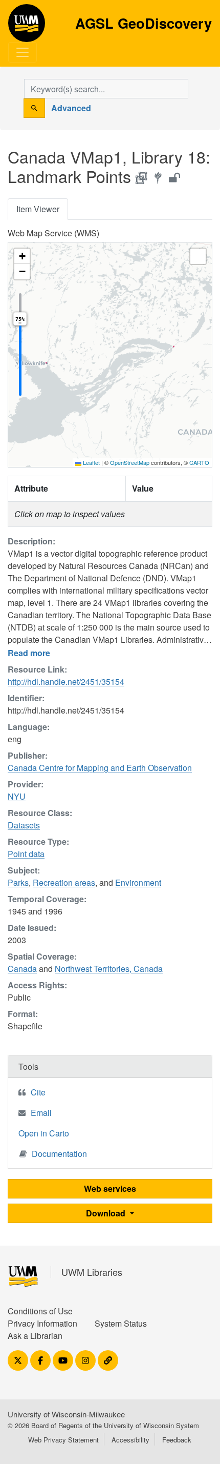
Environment (138, 882)
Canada (22, 968)
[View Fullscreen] (198, 256)
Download (106, 1213)
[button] (22, 256)
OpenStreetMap (129, 462)
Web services (110, 1188)
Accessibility (130, 1440)
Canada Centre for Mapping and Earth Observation (100, 768)
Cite (38, 1092)
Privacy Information (42, 1323)
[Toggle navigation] (22, 52)
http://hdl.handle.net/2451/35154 (66, 681)
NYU (17, 796)
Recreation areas (64, 882)
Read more (29, 653)
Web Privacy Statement (63, 1440)
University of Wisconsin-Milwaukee (66, 1414)
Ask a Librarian (35, 1335)
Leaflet (90, 462)
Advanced (71, 108)
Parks (18, 882)
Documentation (59, 1154)
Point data (26, 854)
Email (41, 1113)
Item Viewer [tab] (37, 209)
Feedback (176, 1440)
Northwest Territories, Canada (109, 968)
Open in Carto (43, 1133)
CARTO (199, 462)
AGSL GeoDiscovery (26, 26)
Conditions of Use (40, 1311)
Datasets (24, 825)
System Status (121, 1323)
